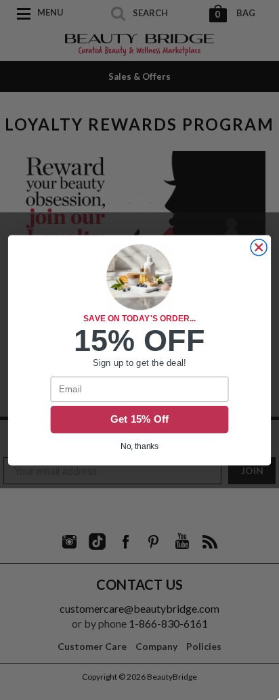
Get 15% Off (139, 419)
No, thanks (140, 446)
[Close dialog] (259, 247)
